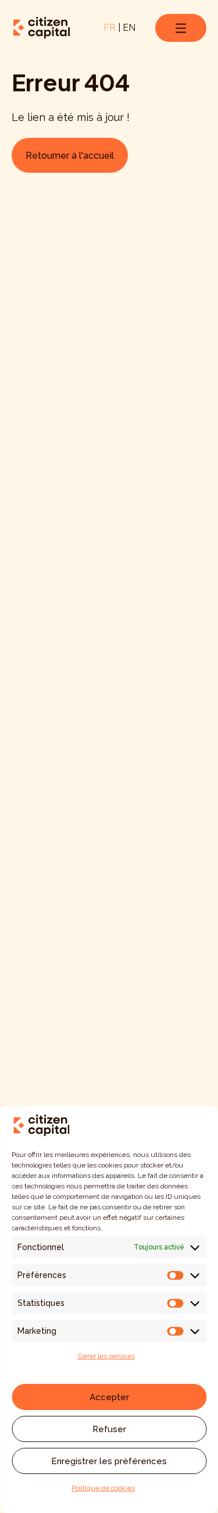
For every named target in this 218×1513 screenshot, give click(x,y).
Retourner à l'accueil (70, 155)
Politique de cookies (103, 1488)
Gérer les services (106, 1356)
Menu (180, 28)
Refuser (109, 1429)
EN (129, 27)
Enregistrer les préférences (109, 1461)
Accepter (109, 1397)
